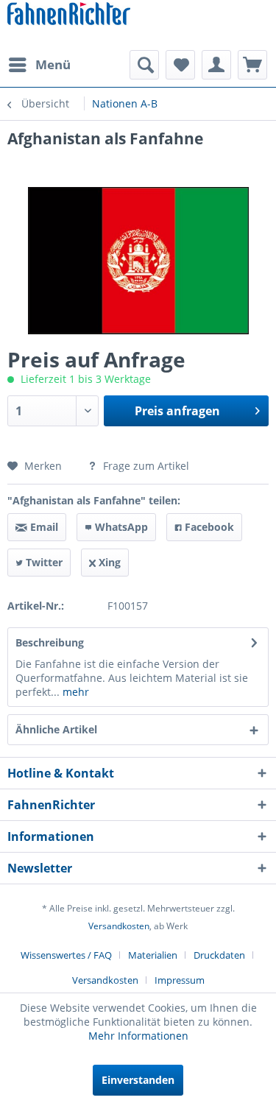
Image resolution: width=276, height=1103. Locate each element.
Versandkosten (118, 926)
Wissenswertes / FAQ (66, 955)
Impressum (180, 980)
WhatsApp (120, 527)
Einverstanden (138, 1080)
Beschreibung (49, 642)
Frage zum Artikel (144, 466)
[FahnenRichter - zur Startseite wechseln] (68, 15)
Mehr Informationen (138, 1036)
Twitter (43, 562)
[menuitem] (39, 65)
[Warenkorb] (252, 65)
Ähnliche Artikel (56, 729)
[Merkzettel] (180, 65)
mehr (74, 692)
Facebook (208, 527)
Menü (53, 64)
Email (42, 527)
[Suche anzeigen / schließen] (144, 65)
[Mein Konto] (216, 65)
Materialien (152, 955)
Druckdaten (219, 955)
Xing (108, 562)
